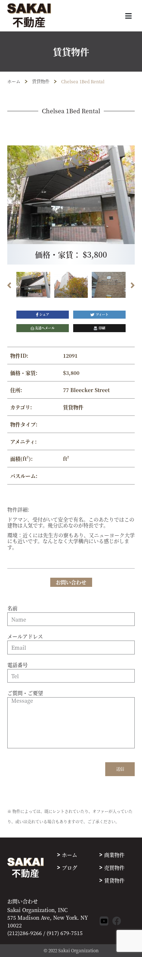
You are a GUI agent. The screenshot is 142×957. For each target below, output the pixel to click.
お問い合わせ (22, 901)
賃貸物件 (41, 81)
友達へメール (45, 328)
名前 (12, 608)
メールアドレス (25, 636)
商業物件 (114, 854)
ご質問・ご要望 (25, 693)
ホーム (13, 81)
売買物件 (114, 867)
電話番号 (17, 665)
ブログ (69, 867)
